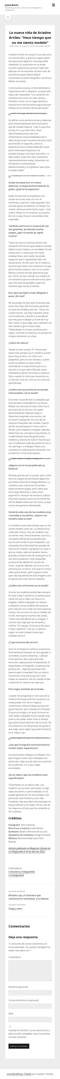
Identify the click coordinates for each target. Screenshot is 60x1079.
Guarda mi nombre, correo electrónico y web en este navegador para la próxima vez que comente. (29, 1034)
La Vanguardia (16, 875)
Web (11, 1013)
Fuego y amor (15, 908)
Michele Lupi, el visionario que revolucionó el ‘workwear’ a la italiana (28, 897)
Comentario (15, 957)
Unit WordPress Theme (19, 1074)
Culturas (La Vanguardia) (22, 871)
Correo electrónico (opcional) (24, 1000)
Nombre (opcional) (18, 986)
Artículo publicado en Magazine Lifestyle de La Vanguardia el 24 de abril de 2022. (29, 850)
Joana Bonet (12, 5)
